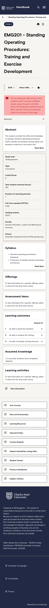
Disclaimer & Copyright (17, 566)
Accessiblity (13, 579)
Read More (39, 148)
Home (3, 17)
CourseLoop (42, 604)
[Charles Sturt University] (8, 9)
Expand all (38, 323)
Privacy (11, 591)
